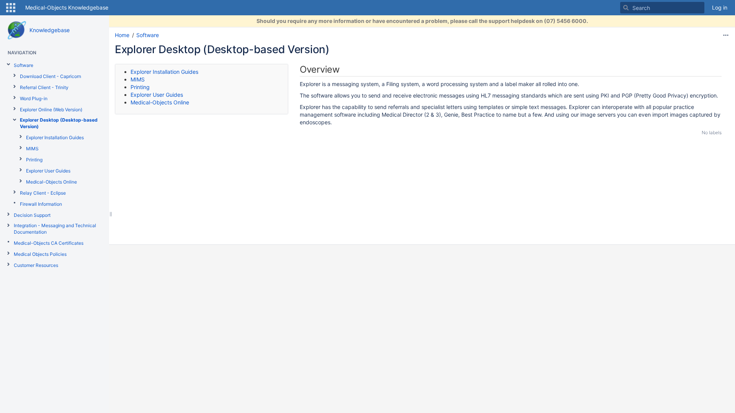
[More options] (726, 35)
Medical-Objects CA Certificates (48, 243)
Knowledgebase (49, 30)
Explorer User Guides (48, 171)
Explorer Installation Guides (55, 137)
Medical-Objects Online (51, 182)
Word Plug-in (33, 98)
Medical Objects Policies (40, 254)
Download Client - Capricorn (50, 76)
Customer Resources (36, 265)
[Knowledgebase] (17, 30)
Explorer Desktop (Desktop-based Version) (59, 123)
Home (122, 35)
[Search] (626, 8)
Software (23, 65)
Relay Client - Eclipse (43, 193)
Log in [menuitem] (719, 7)
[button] (11, 7)
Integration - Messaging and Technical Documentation (55, 229)
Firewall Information (41, 204)
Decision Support (32, 215)
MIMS (32, 148)
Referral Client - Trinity (44, 87)
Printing (34, 160)
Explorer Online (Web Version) (51, 109)
